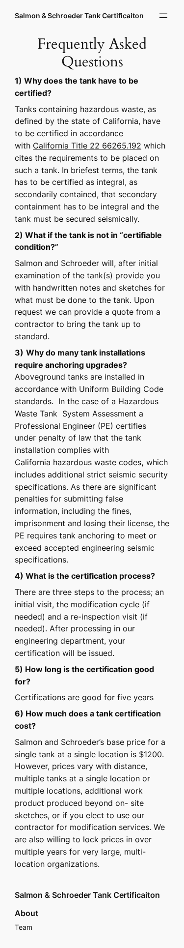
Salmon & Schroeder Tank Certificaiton (79, 15)
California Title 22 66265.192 (87, 145)
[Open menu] (163, 16)
